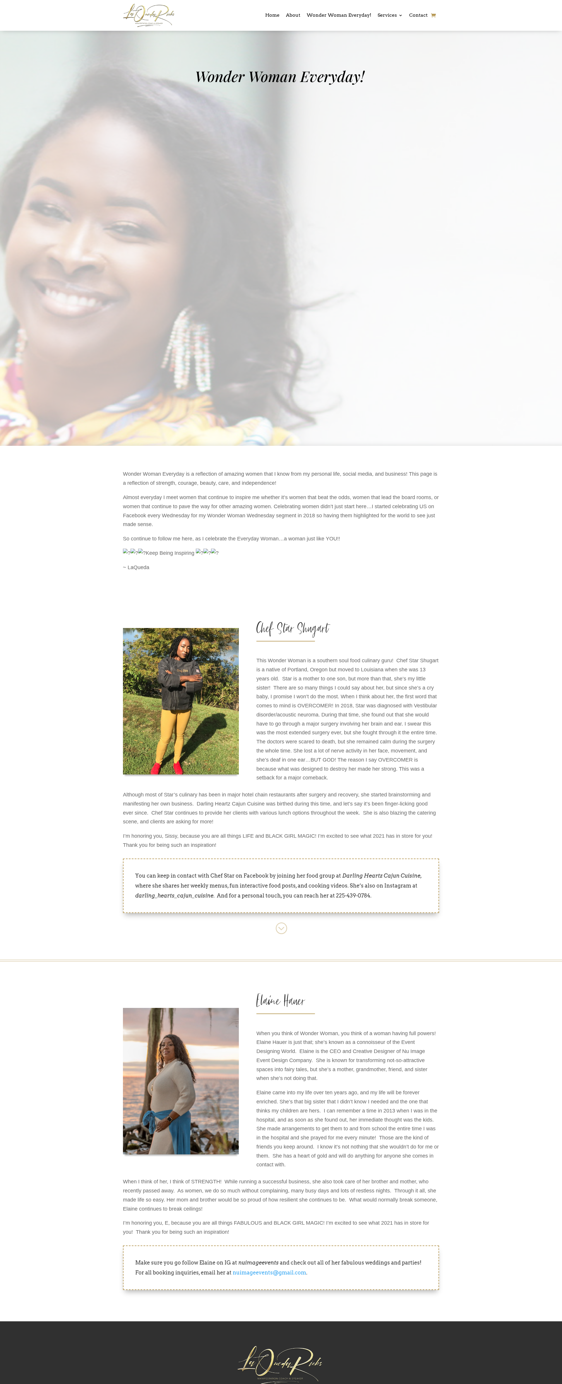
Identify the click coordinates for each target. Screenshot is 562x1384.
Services (387, 15)
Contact (418, 15)
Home (272, 15)
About (293, 15)
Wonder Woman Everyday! (339, 15)
